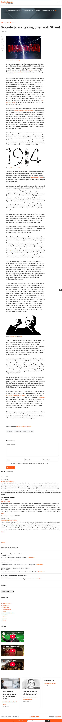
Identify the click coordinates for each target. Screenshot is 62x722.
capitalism (9, 431)
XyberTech (58, 716)
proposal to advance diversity (21, 72)
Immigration (4, 520)
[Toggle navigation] (59, 2)
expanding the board (37, 177)
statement (42, 397)
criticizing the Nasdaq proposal (15, 395)
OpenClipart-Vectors (13, 336)
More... (3, 513)
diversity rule (18, 431)
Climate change (7, 609)
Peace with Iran (5, 477)
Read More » (32, 557)
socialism (31, 431)
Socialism (12, 23)
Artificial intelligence (8, 613)
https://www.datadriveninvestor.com (23, 426)
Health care (6, 607)
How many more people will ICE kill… (11, 516)
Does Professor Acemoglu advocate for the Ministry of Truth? (9, 695)
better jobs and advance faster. (23, 110)
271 (43, 100)
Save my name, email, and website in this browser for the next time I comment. (28, 463)
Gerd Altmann (12, 60)
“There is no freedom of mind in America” (30, 693)
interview (13, 251)
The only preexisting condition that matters (12, 554)
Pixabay (18, 60)
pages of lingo (10, 102)
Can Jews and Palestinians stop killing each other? (14, 575)
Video (4, 620)
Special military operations (8, 497)
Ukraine (12, 481)
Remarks (5, 618)
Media (4, 611)
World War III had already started (10, 561)
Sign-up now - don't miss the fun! (19, 720)
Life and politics (5, 23)
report (31, 70)
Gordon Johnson (13, 167)
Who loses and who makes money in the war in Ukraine (15, 568)
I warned (15, 524)
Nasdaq (25, 431)
